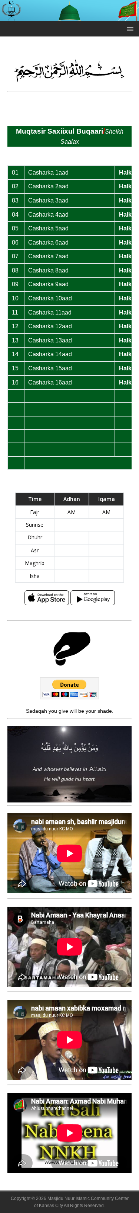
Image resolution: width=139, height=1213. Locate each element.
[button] (128, 28)
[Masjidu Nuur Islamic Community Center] (69, 16)
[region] (69, 764)
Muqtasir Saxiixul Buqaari (59, 131)
